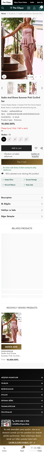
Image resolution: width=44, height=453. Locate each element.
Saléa (32, 2)
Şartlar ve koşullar (35, 155)
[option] (22, 48)
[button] (36, 77)
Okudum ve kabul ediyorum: (11, 155)
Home (3, 13)
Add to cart (17, 148)
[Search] (2, 8)
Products (12, 13)
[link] (36, 148)
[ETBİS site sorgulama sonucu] (6, 425)
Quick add (11, 346)
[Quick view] (19, 319)
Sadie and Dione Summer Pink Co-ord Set (10, 354)
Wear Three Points (20, 2)
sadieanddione (16, 111)
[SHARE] (41, 148)
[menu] (29, 8)
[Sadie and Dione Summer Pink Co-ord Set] (11, 328)
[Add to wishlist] (19, 315)
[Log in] (34, 8)
